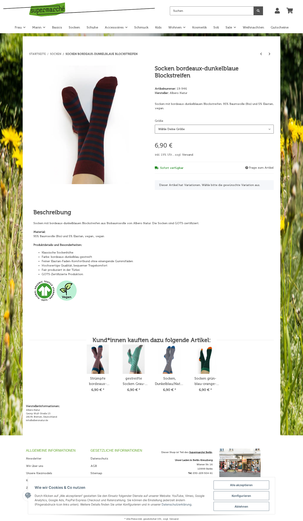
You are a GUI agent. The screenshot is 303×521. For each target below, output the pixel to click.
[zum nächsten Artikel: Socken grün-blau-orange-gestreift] (269, 54)
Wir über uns (34, 466)
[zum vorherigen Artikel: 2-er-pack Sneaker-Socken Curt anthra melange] (261, 54)
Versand (187, 154)
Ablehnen (241, 506)
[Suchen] (258, 10)
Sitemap (96, 473)
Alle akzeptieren (241, 485)
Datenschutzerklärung (176, 504)
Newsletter (33, 458)
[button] (277, 11)
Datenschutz (99, 458)
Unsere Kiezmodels (39, 473)
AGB (93, 466)
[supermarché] (79, 10)
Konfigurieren (241, 495)
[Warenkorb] (291, 11)
